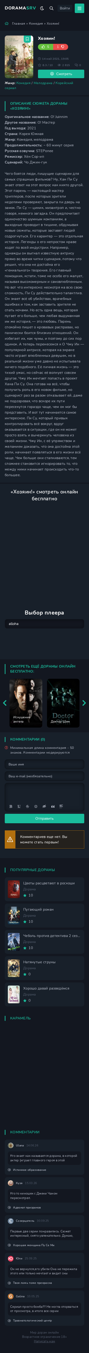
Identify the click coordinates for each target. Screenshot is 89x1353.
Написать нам (44, 1341)
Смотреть (64, 74)
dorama (20, 8)
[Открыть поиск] (51, 8)
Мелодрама (43, 83)
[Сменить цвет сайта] (42, 8)
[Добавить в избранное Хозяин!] (27, 39)
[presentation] (4, 703)
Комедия (36, 23)
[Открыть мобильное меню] (79, 8)
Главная (18, 23)
